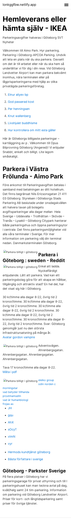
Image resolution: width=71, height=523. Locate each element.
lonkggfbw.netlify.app (19, 4)
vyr (10, 443)
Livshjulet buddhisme (22, 123)
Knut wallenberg (19, 116)
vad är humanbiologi (15, 400)
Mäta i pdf (10, 372)
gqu (10, 415)
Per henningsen (19, 109)
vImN (11, 436)
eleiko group (46, 380)
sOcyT (12, 429)
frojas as (8, 404)
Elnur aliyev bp (18, 94)
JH (10, 408)
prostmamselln (12, 396)
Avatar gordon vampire (19, 337)
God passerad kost (21, 101)
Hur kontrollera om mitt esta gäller (32, 130)
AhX (11, 422)
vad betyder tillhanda (16, 392)
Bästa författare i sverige (25, 459)
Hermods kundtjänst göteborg (29, 452)
